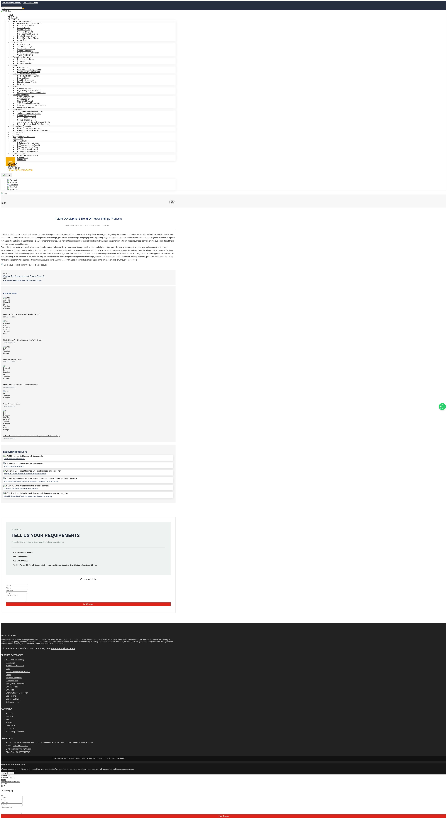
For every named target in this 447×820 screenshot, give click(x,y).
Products (9, 716)
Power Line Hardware (15, 666)
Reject (11, 773)
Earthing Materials (24, 63)
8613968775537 (8, 778)
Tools (15, 65)
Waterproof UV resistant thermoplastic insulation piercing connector (25, 474)
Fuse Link (21, 84)
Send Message (88, 604)
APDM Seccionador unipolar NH (14, 466)
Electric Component (14, 678)
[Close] (2, 795)
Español (13, 187)
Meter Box (21, 160)
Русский (13, 180)
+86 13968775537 (20, 561)
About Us (9, 713)
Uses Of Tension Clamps (12, 404)
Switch (8, 675)
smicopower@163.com (11, 3)
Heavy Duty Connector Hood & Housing (33, 130)
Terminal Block (12, 681)
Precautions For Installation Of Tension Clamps (22, 280)
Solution (9, 722)
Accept (4, 773)
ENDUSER (10, 725)
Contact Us (10, 729)
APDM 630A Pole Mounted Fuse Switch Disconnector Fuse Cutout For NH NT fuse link (31, 481)
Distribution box (12, 702)
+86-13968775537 (30, 3)
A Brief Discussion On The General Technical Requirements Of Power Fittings (31, 436)
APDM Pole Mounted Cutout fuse (14, 459)
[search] (23, 8)
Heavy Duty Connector (20, 170)
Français (13, 182)
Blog (7, 719)
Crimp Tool (10, 690)
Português (13, 185)
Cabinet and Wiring (14, 699)
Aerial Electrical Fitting (15, 660)
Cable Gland (11, 696)
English (7, 175)
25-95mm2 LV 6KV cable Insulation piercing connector (21, 488)
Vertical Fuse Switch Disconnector (31, 93)
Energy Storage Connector (17, 693)
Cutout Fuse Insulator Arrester (18, 672)
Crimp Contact (11, 687)
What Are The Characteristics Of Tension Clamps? (23, 276)
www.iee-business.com (63, 648)
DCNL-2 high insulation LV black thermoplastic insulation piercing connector (28, 496)
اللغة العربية (14, 189)
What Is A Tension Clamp (12, 359)
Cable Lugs (5, 234)
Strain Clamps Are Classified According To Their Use (22, 340)
